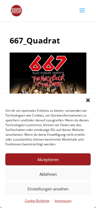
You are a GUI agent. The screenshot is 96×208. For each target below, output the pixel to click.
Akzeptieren (48, 159)
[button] (88, 100)
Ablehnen (48, 174)
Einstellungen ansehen (48, 188)
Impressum (63, 200)
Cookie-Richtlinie (37, 200)
